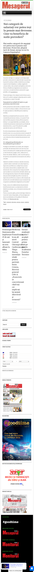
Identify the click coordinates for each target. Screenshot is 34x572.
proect (22, 202)
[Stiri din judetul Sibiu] (16, 5)
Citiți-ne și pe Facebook (9, 310)
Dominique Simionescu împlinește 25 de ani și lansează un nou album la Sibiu (6, 240)
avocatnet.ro (14, 92)
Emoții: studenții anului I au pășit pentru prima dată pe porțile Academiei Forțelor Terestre (26, 242)
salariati (27, 202)
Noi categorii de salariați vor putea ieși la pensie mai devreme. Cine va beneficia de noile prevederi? (18, 30)
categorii (8, 202)
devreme (14, 202)
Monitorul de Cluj (14, 199)
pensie (18, 202)
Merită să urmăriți (7, 370)
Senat (4, 204)
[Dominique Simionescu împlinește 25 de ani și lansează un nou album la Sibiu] (6, 224)
